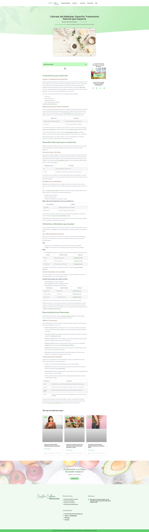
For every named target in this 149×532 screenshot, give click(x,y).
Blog (96, 3)
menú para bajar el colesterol (71, 132)
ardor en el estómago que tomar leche (52, 308)
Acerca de (82, 3)
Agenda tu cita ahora (98, 75)
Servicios (74, 3)
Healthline (47, 345)
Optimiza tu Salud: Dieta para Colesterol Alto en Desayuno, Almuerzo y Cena (74, 446)
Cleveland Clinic (67, 113)
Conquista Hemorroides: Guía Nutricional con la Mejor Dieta (96, 446)
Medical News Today (63, 160)
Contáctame (90, 3)
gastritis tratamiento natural (68, 316)
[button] (85, 64)
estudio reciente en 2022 (52, 190)
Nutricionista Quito (65, 3)
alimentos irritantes (74, 129)
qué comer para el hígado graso (54, 402)
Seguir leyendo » (47, 448)
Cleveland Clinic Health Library (50, 104)
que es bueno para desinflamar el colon (61, 215)
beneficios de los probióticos (67, 345)
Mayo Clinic (82, 87)
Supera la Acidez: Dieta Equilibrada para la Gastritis (52, 445)
